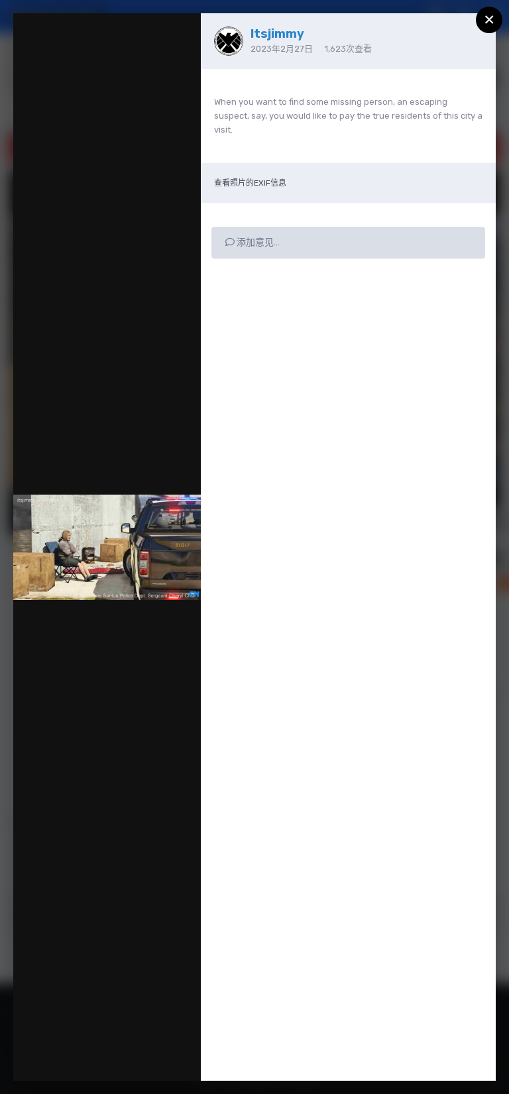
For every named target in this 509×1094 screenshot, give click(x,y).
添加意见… (257, 242)
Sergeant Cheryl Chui (102, 49)
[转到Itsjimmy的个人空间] (228, 41)
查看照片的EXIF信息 (250, 183)
